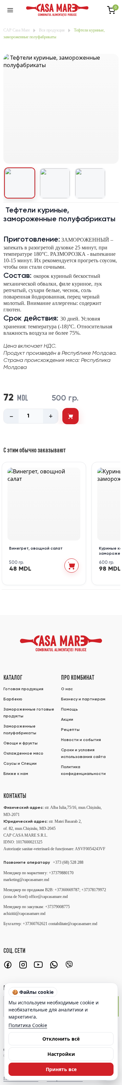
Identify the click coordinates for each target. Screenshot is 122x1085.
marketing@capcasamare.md (26, 879)
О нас (67, 689)
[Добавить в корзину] (70, 416)
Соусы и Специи (20, 764)
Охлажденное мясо (23, 754)
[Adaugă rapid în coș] (71, 565)
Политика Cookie (27, 1025)
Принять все (61, 1069)
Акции (67, 720)
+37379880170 (61, 873)
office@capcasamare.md (48, 896)
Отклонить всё (61, 1039)
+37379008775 (57, 906)
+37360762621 (35, 923)
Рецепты (70, 730)
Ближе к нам (15, 774)
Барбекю (12, 699)
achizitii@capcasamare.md (24, 913)
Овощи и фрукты (20, 743)
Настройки (61, 1054)
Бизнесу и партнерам (83, 699)
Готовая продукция (23, 689)
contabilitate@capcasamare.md (72, 923)
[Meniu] (10, 10)
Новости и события (81, 740)
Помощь (69, 710)
